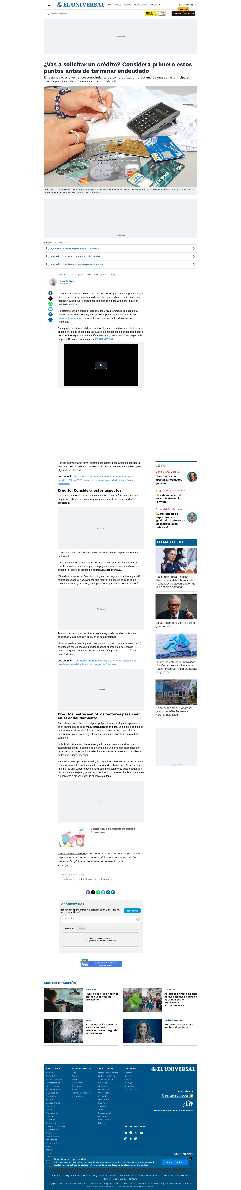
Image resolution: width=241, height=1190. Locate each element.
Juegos (101, 1109)
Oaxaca (128, 1076)
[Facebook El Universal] (130, 1133)
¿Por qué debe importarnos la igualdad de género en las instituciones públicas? (170, 520)
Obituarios (103, 1086)
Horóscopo (103, 1116)
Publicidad (125, 1175)
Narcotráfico (52, 1113)
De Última (77, 1083)
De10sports (103, 1099)
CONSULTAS (155, 5)
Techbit (49, 1150)
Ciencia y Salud (54, 1143)
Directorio (55, 1175)
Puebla (127, 1079)
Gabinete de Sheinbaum (52, 1094)
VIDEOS (118, 5)
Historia (157, 1175)
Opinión (162, 465)
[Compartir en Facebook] (50, 293)
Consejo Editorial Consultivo (76, 1175)
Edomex (128, 1073)
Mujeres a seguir (54, 1079)
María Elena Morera (167, 471)
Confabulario (52, 1136)
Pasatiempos (104, 1113)
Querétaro (129, 1086)
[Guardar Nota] (50, 320)
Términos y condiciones (115, 1179)
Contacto (132, 1179)
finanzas (105, 879)
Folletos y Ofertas (107, 1076)
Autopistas (77, 1089)
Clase (75, 1073)
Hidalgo (128, 1083)
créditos (68, 879)
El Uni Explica (53, 1089)
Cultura (49, 1133)
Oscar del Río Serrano (169, 509)
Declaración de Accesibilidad (176, 1175)
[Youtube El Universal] (141, 1133)
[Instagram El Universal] (125, 1138)
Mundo (49, 1099)
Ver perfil (65, 283)
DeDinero (103, 1103)
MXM (110, 5)
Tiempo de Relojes (81, 1093)
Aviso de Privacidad (141, 1175)
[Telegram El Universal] (125, 1133)
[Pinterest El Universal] (130, 1138)
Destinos (76, 1086)
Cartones (50, 1119)
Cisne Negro (78, 1096)
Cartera (62, 275)
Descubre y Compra (108, 1073)
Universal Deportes (55, 1126)
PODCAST (128, 5)
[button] (183, 13)
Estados (50, 1109)
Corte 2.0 (50, 1076)
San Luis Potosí (132, 1089)
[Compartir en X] (50, 298)
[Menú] (49, 4)
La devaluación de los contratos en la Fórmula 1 (169, 498)
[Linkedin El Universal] (135, 1138)
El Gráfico (103, 1096)
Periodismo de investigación (53, 1084)
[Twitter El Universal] (135, 1133)
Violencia (113, 1175)
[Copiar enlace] (50, 314)
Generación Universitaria (104, 1091)
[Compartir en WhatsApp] (50, 304)
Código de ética (99, 1175)
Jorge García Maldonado (170, 490)
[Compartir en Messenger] (50, 309)
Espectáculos (53, 1130)
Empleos (102, 1083)
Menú (48, 1153)
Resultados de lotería (105, 1121)
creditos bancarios (86, 879)
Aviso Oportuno (106, 1079)
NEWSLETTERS (141, 5)
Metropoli (51, 1106)
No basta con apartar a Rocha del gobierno (168, 480)
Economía (51, 1123)
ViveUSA (102, 1106)
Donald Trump (53, 1103)
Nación (49, 1073)
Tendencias (51, 1140)
